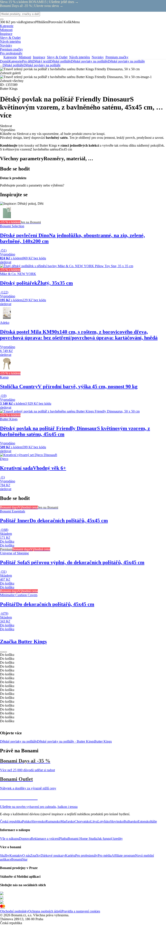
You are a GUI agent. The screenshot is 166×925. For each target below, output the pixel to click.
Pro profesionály (86, 855)
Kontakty (16, 855)
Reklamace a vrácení (45, 838)
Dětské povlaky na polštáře (126, 61)
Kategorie (15, 61)
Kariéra (70, 855)
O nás (26, 855)
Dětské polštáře (60, 61)
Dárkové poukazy (53, 855)
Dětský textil (41, 61)
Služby (5, 855)
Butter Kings (103, 741)
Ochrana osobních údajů (45, 911)
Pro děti (27, 61)
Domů (4, 61)
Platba (63, 838)
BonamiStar (19, 859)
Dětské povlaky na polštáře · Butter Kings (65, 741)
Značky (35, 855)
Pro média (105, 855)
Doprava (25, 838)
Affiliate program (123, 855)
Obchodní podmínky (14, 911)
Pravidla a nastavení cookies (81, 911)
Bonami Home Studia (82, 838)
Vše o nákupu (9, 838)
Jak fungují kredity (110, 838)
